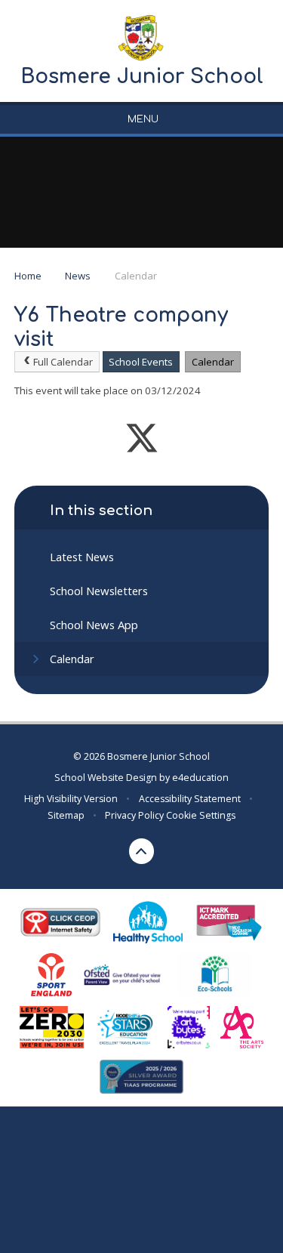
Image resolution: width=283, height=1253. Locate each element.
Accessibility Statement (190, 798)
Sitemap (66, 815)
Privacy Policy (134, 815)
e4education (200, 777)
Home (28, 275)
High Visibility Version (71, 798)
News (78, 275)
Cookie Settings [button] (200, 815)
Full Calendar (63, 362)
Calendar (136, 275)
